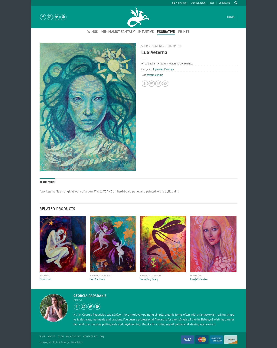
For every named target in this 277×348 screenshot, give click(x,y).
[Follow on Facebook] (43, 17)
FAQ (102, 336)
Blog (212, 2)
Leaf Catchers (97, 279)
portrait (159, 75)
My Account (73, 336)
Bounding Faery (149, 279)
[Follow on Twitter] (57, 17)
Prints (184, 31)
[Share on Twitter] (151, 83)
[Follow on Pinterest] (63, 17)
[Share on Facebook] (145, 83)
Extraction (45, 279)
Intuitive (146, 31)
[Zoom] (44, 166)
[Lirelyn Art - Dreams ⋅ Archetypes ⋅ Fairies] (138, 17)
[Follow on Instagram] (50, 17)
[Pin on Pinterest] (165, 83)
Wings (92, 31)
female (150, 75)
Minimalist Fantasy (118, 31)
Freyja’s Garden (199, 279)
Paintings (158, 46)
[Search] (235, 3)
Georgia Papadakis (94, 314)
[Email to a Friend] (158, 83)
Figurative (166, 31)
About (52, 336)
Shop (144, 46)
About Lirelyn (198, 2)
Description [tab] (47, 182)
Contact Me (224, 2)
